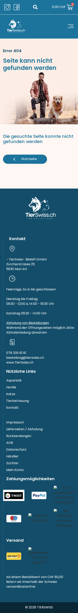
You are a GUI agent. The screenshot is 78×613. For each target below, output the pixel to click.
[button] (35, 7)
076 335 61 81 (16, 353)
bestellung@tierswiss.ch (25, 358)
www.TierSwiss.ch (19, 362)
